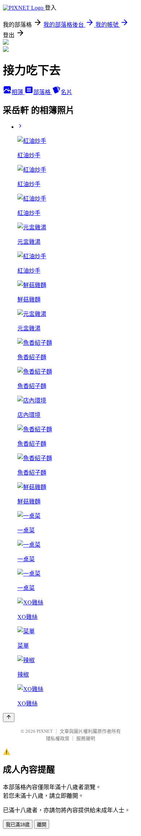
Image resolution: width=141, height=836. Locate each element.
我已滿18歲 (18, 824)
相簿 (18, 92)
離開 (41, 824)
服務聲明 (85, 738)
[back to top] (8, 717)
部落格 (42, 92)
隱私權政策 (57, 738)
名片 (66, 92)
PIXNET (45, 731)
